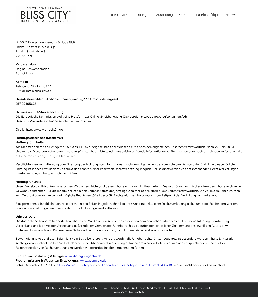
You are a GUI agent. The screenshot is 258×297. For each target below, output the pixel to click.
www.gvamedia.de (93, 260)
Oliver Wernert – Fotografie (76, 265)
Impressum (120, 292)
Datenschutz (136, 292)
